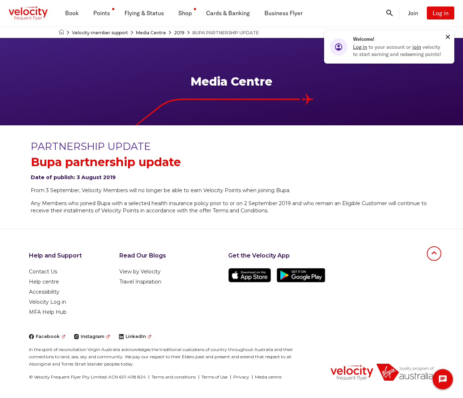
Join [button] (413, 13)
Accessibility (44, 292)
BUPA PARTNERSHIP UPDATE (225, 32)
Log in (441, 13)
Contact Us (43, 271)
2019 (179, 32)
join (416, 47)
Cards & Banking (228, 13)
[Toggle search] (389, 13)
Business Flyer (283, 13)
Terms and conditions (174, 377)
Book (72, 13)
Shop (185, 13)
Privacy (241, 377)
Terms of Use (214, 377)
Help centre (44, 281)
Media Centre (151, 32)
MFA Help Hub (48, 312)
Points (101, 13)
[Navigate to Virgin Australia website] (405, 372)
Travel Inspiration (140, 281)
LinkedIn (136, 336)
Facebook (48, 336)
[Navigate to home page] (352, 372)
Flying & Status (144, 13)
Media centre (268, 377)
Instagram (92, 336)
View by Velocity (140, 271)
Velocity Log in (47, 302)
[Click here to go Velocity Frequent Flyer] (61, 32)
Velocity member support (100, 32)
